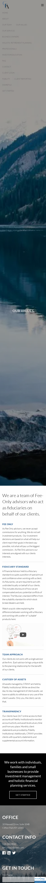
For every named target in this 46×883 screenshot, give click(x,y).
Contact (6, 67)
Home (5, 13)
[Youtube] (23, 634)
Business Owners (10, 37)
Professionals (9, 49)
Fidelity (6, 79)
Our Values (21, 25)
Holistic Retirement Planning (17, 43)
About (5, 19)
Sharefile (7, 85)
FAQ (4, 61)
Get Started (8, 91)
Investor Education (12, 55)
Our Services (8, 31)
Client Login (8, 73)
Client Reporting (22, 79)
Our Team (7, 25)
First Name (7, 875)
